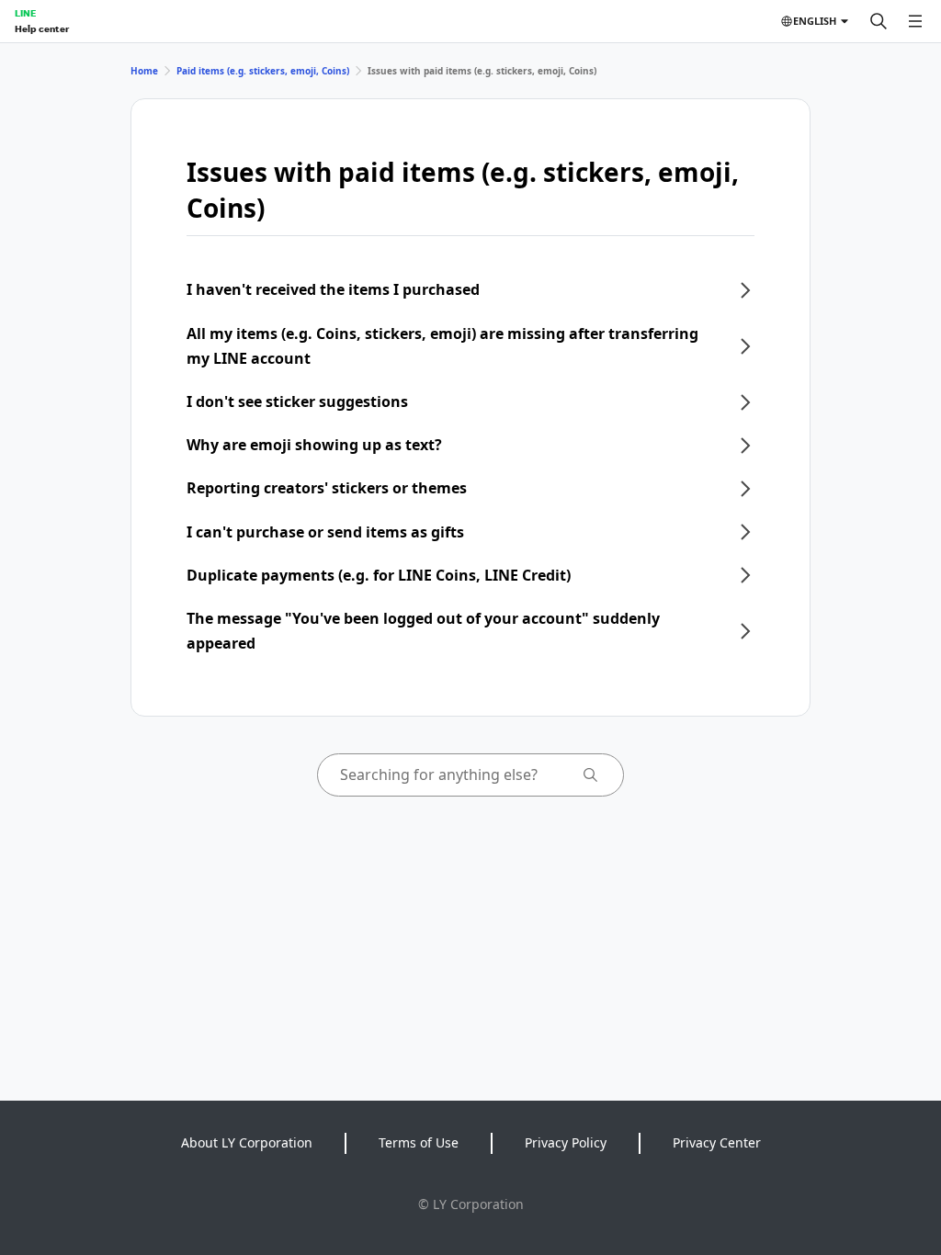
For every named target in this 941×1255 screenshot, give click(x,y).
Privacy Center (717, 1142)
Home (144, 70)
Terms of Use (419, 1142)
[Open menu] (915, 21)
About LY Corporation (246, 1142)
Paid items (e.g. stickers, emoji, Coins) (262, 70)
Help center (42, 28)
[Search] (878, 21)
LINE (25, 12)
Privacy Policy (566, 1142)
